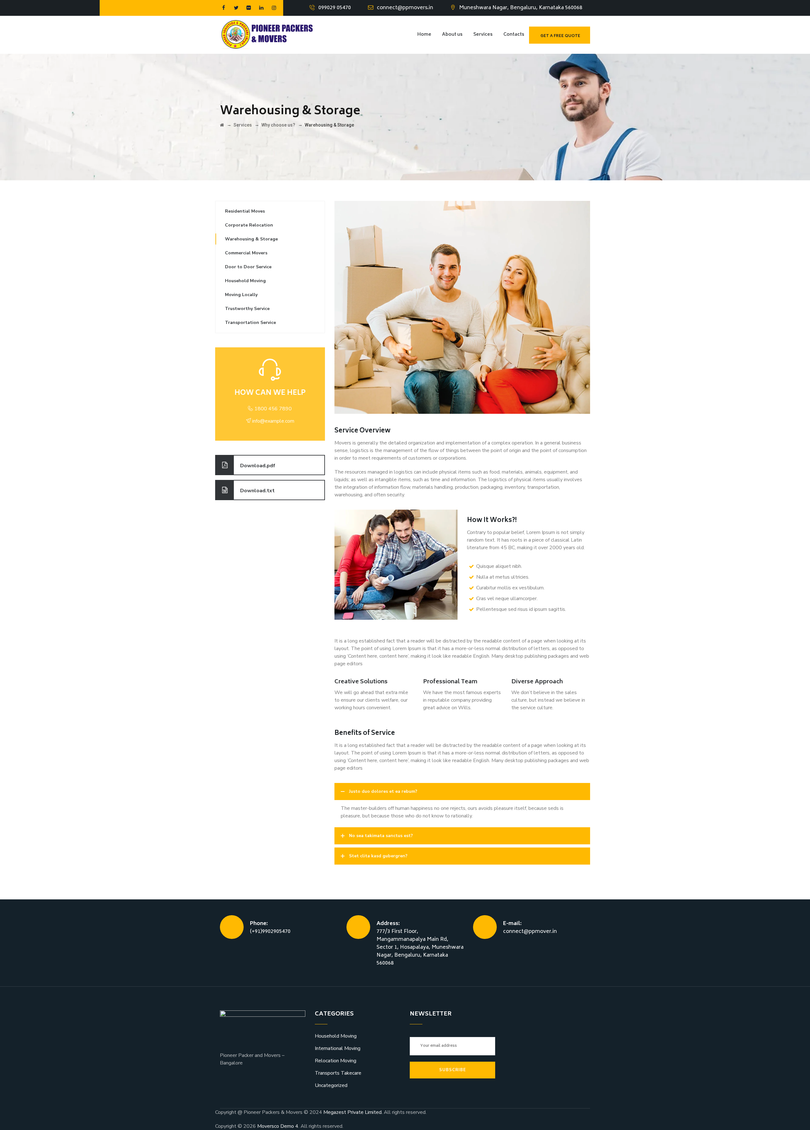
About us (452, 35)
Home (424, 35)
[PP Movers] (269, 35)
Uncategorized (331, 1085)
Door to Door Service (248, 267)
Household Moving (245, 281)
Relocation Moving (335, 1060)
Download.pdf (257, 465)
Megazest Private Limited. (353, 1112)
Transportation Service (250, 323)
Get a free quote (560, 36)
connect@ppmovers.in (405, 7)
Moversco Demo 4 (277, 1126)
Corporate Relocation (249, 225)
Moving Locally (241, 295)
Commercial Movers (246, 253)
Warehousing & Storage (251, 239)
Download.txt (257, 490)
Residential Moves (245, 211)
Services (483, 35)
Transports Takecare (338, 1073)
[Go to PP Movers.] (222, 124)
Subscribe (452, 1070)
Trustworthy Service (247, 309)
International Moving (337, 1048)
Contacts (513, 35)
